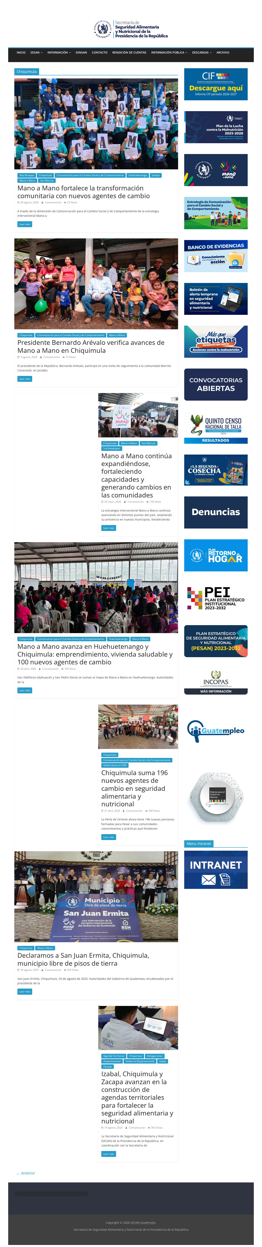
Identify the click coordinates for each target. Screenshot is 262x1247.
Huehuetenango (138, 175)
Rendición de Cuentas (129, 52)
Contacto (99, 52)
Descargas (200, 52)
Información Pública (167, 52)
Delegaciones (155, 1056)
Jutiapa (156, 175)
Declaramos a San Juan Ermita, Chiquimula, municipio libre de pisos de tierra (83, 959)
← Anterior (25, 1173)
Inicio (21, 52)
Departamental (112, 1061)
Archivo (223, 52)
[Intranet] (216, 853)
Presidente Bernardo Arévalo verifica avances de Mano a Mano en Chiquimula (91, 346)
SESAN (35, 52)
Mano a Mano (27, 180)
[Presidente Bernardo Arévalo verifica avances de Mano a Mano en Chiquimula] (96, 241)
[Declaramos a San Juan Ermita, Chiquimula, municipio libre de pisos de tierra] (96, 853)
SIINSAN (81, 52)
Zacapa (107, 1066)
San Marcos (47, 180)
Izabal (162, 1061)
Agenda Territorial (113, 1056)
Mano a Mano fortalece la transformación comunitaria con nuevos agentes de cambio (83, 191)
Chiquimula (45, 175)
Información (57, 52)
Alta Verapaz (26, 175)
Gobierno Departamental (140, 1061)
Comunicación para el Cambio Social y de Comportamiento (90, 175)
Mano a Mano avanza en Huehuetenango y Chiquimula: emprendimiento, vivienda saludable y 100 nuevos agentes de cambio (95, 654)
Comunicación (53, 202)
